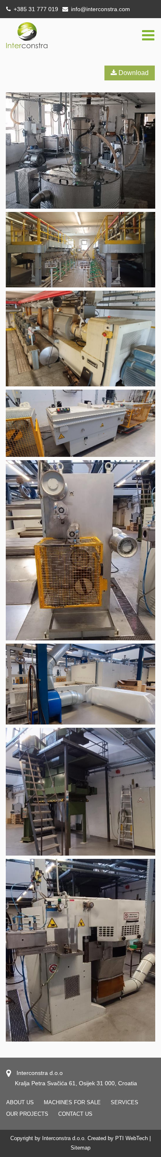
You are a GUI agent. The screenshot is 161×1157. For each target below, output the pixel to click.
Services (124, 1102)
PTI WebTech (131, 1138)
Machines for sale (72, 1102)
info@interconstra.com (100, 9)
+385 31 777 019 (35, 9)
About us (20, 1102)
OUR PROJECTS (27, 1114)
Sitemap (80, 1148)
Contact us (75, 1114)
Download (133, 72)
